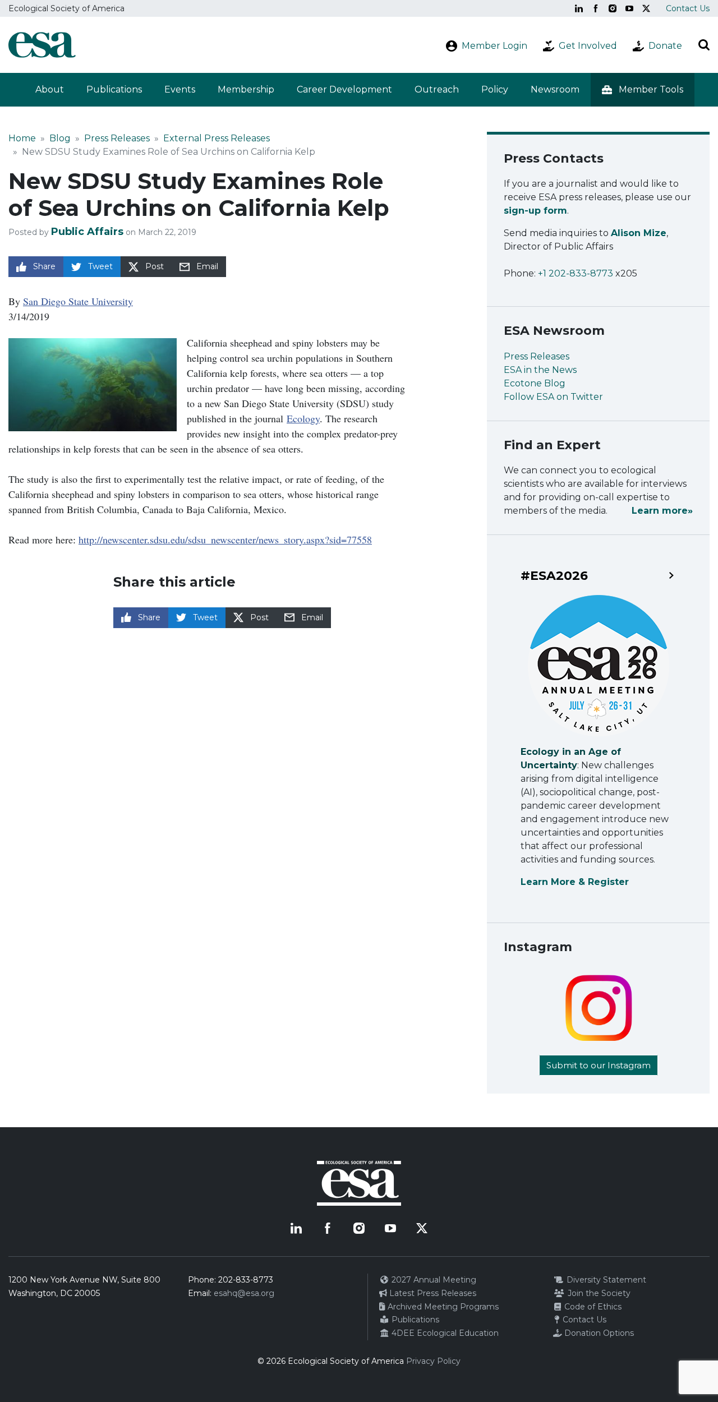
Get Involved (588, 45)
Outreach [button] (437, 89)
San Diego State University (78, 301)
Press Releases (117, 138)
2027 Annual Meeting (432, 1280)
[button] (642, 90)
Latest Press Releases (431, 1293)
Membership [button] (246, 89)
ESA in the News (540, 370)
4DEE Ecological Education (444, 1333)
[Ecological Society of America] (42, 45)
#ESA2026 (554, 576)
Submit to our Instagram (598, 1065)
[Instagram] (612, 8)
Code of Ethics (592, 1307)
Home (22, 138)
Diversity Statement (605, 1280)
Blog (60, 138)
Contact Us (688, 8)
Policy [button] (494, 89)
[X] (646, 8)
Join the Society (597, 1293)
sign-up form (535, 210)
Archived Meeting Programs (442, 1307)
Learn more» (662, 510)
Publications (114, 89)
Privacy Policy (433, 1361)
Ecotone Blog (534, 383)
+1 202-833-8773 (575, 273)
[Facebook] (595, 8)
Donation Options (598, 1333)
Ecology (303, 418)
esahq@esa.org (244, 1293)
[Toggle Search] (704, 44)
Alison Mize (638, 233)
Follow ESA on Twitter (553, 396)
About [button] (49, 89)
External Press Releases (216, 138)
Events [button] (179, 89)
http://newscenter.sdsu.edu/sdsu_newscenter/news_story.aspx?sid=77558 (225, 539)
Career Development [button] (344, 89)
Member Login (494, 45)
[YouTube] (629, 8)
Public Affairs (87, 231)
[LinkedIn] (578, 8)
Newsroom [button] (555, 89)
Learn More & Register (575, 882)
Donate (665, 45)
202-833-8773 (245, 1280)
